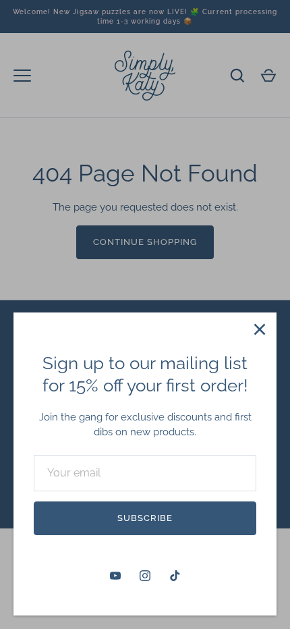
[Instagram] (145, 576)
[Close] (259, 329)
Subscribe (145, 518)
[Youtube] (115, 576)
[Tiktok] (175, 576)
